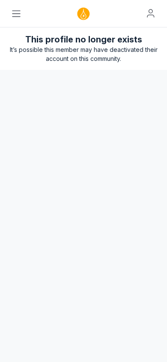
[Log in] (151, 13)
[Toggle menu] (16, 14)
